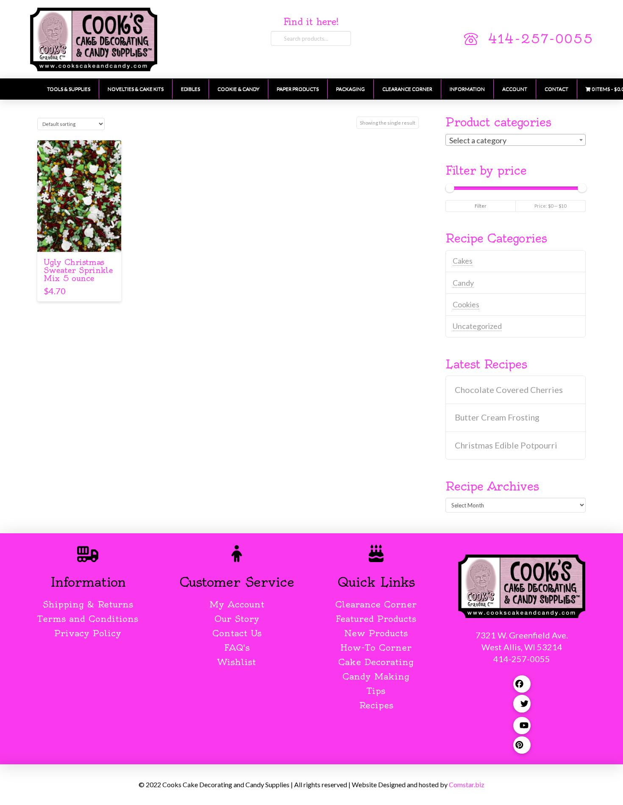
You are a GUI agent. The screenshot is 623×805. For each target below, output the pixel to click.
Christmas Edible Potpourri (506, 445)
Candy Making (375, 676)
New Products (376, 633)
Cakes (463, 260)
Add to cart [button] (79, 238)
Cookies (466, 304)
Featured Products (376, 618)
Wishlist (236, 662)
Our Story (236, 618)
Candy (463, 282)
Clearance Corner (376, 604)
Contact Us (236, 633)
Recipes (376, 705)
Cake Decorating (376, 662)
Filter (481, 206)
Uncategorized (477, 326)
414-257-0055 (540, 39)
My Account (236, 604)
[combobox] (515, 140)
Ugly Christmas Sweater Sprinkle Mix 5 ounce (78, 270)
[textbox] (515, 140)
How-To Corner (376, 647)
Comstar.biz (466, 784)
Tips (376, 690)
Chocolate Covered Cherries (509, 390)
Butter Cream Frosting (497, 417)
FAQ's (237, 647)
